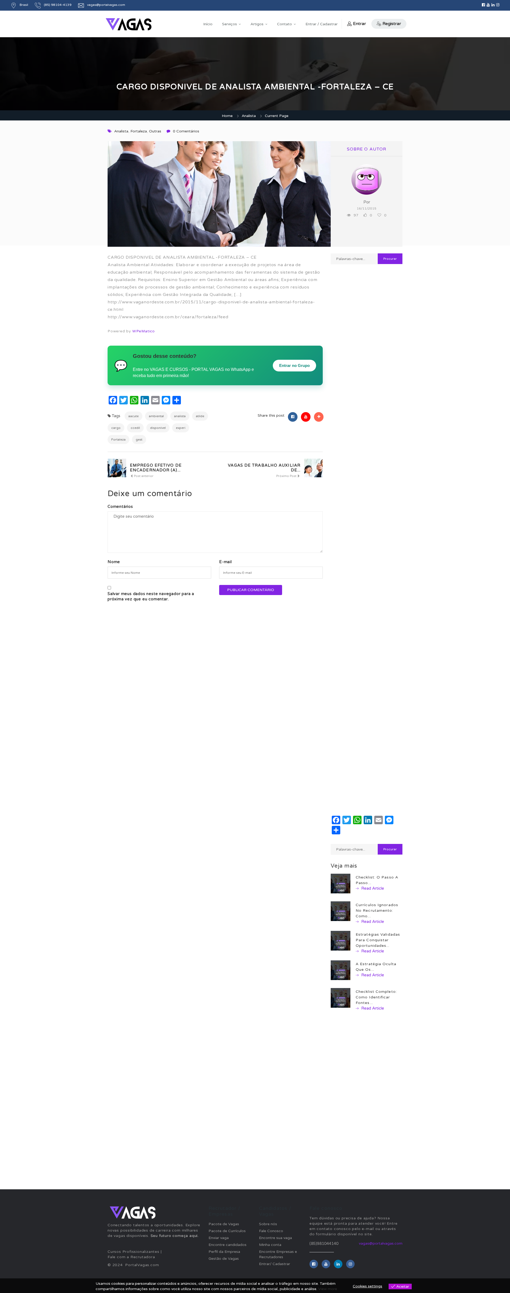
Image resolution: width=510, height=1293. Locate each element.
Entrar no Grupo (294, 365)
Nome (114, 561)
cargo (116, 428)
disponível (158, 428)
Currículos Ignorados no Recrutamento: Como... (377, 910)
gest (139, 439)
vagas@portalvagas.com (380, 1243)
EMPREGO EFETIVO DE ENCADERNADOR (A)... (156, 467)
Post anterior (143, 476)
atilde (200, 416)
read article (372, 888)
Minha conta (270, 1244)
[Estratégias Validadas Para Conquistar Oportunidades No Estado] (340, 940)
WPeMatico (143, 331)
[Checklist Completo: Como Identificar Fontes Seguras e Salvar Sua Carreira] (340, 997)
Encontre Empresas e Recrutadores (278, 1254)
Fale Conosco (271, 1231)
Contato (284, 24)
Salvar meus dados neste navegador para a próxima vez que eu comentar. (151, 596)
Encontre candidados (227, 1244)
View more (327, 1289)
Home (227, 116)
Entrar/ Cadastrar (274, 1264)
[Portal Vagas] (129, 24)
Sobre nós (268, 1224)
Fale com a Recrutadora (131, 1257)
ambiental (156, 416)
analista (180, 416)
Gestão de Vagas (224, 1258)
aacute (133, 416)
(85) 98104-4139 (57, 5)
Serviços (229, 24)
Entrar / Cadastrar (321, 24)
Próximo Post (286, 476)
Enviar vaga (219, 1238)
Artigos (257, 24)
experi (180, 428)
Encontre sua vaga (275, 1238)
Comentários (120, 506)
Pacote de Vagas (224, 1224)
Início (207, 24)
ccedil (135, 428)
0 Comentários (186, 131)
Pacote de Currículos (227, 1231)
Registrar (391, 23)
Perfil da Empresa (224, 1251)
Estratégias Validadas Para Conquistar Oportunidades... (378, 940)
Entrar (359, 23)
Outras (155, 131)
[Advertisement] (366, 456)
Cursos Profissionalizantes (133, 1251)
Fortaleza (138, 131)
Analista (249, 116)
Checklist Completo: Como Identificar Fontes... (376, 997)
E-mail (225, 561)
